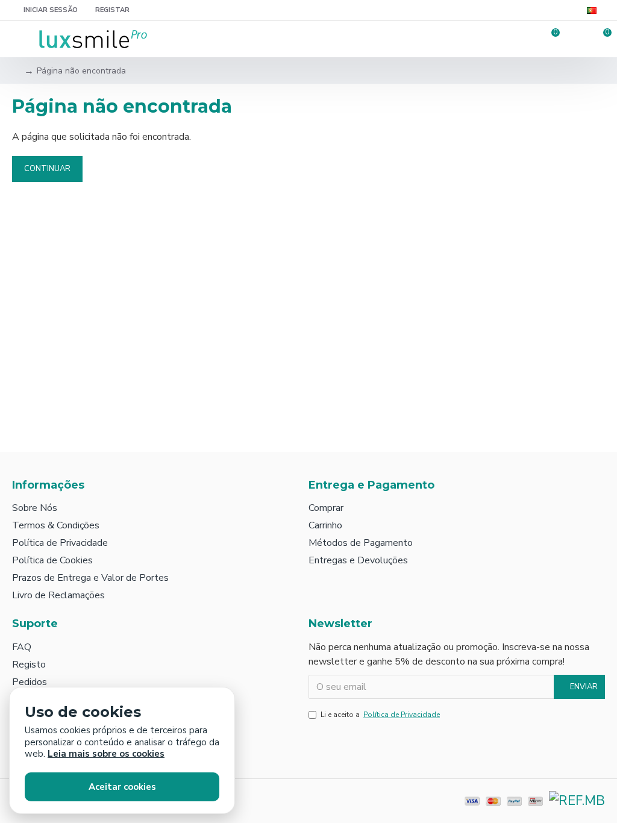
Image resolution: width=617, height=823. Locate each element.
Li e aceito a (380, 714)
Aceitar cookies (122, 787)
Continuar (47, 168)
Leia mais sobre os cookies (106, 754)
